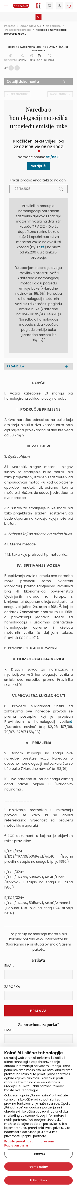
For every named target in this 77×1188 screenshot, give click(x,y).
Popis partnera (16, 1145)
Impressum (45, 1141)
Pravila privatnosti (19, 1141)
